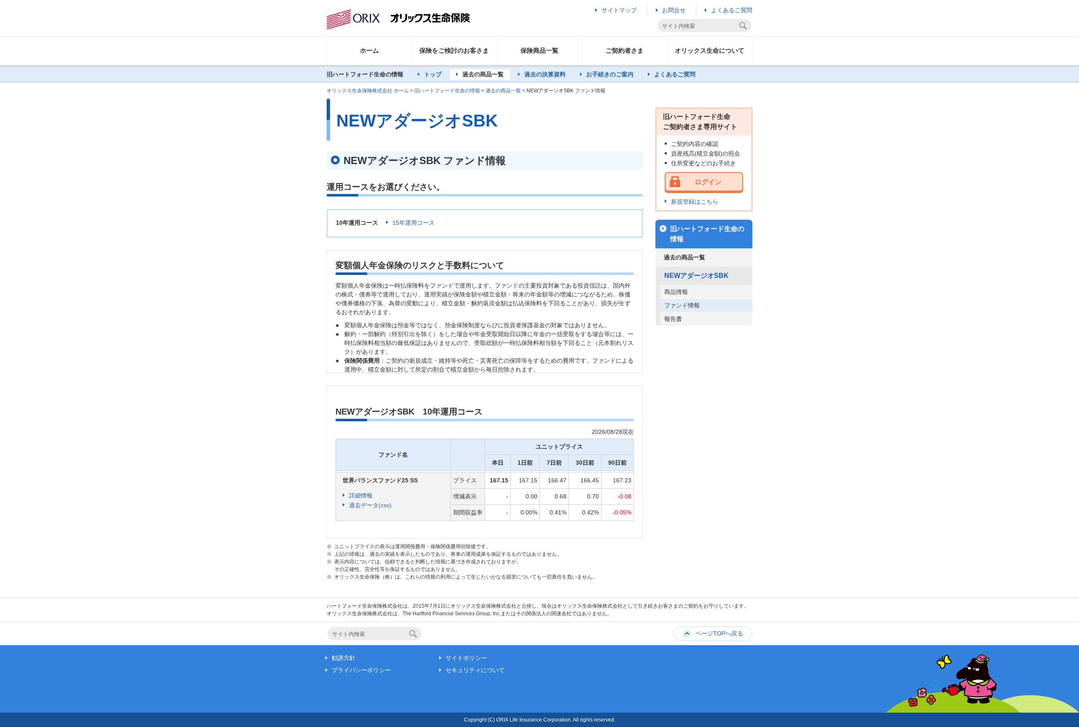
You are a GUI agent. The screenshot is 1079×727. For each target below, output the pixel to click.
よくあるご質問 (731, 10)
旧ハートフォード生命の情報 (447, 91)
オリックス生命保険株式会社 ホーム (368, 91)
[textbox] (699, 26)
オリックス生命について (709, 50)
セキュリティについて (475, 670)
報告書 (673, 318)
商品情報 (676, 291)
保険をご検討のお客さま (454, 50)
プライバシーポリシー (361, 670)
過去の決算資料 (545, 74)
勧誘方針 (343, 657)
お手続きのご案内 (609, 74)
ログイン (708, 182)
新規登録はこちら (694, 201)
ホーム (369, 50)
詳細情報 (361, 495)
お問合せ (674, 10)
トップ (433, 74)
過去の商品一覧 (483, 74)
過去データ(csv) (370, 505)
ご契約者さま (625, 50)
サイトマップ (619, 10)
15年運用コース (413, 222)
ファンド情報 (682, 305)
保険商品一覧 (539, 50)
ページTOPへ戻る (719, 633)
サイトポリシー (466, 657)
